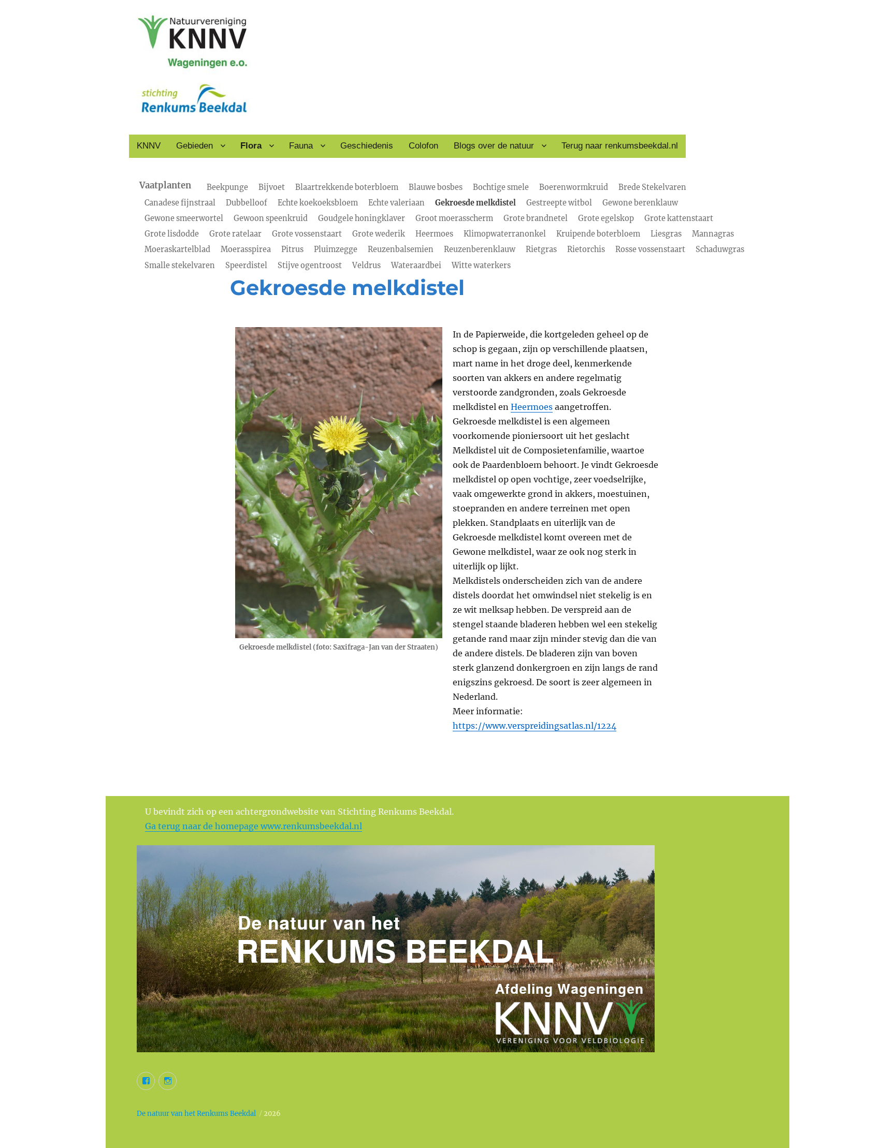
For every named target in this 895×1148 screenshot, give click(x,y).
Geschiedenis (366, 146)
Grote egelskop (606, 218)
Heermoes (434, 234)
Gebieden (194, 146)
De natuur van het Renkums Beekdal (196, 1113)
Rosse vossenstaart (650, 249)
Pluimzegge (335, 249)
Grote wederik (378, 234)
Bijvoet (271, 187)
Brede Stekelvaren (652, 187)
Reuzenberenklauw (479, 249)
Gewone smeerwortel (184, 218)
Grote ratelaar (235, 234)
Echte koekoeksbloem (318, 203)
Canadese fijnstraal (180, 203)
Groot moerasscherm (454, 218)
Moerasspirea (246, 249)
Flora (251, 146)
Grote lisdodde (172, 234)
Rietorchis (586, 249)
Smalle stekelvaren (180, 265)
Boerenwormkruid (573, 187)
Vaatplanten (165, 185)
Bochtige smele (501, 187)
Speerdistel (246, 265)
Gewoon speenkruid (271, 218)
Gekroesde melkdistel (475, 203)
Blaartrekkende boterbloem (346, 187)
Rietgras (541, 249)
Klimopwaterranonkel (505, 234)
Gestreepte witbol (559, 203)
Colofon (423, 146)
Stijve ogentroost (310, 265)
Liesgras (666, 234)
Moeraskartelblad (177, 249)
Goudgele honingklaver (361, 218)
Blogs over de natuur (494, 146)
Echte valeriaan (396, 203)
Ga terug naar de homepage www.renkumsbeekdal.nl (253, 826)
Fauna (301, 146)
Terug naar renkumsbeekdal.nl (619, 146)
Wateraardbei (416, 265)
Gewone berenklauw (640, 203)
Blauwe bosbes (436, 187)
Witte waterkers (481, 265)
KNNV (149, 146)
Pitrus (292, 249)
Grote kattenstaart (678, 218)
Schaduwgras (720, 249)
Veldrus (366, 265)
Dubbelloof (246, 203)
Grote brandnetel (535, 218)
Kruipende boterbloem (598, 234)
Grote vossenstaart (307, 234)
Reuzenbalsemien (401, 249)
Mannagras (713, 234)
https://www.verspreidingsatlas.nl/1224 (534, 725)
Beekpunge (227, 187)
